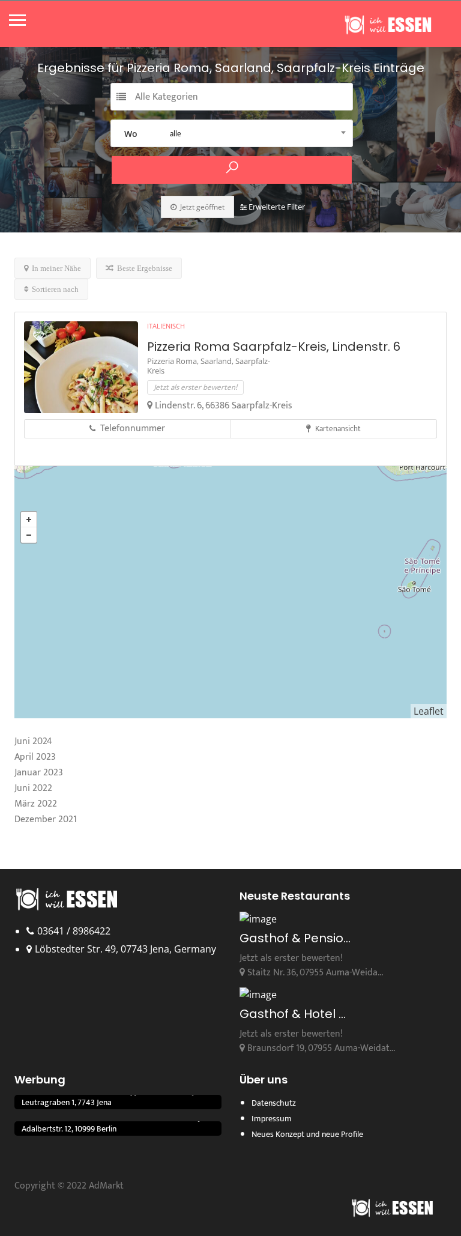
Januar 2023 (38, 773)
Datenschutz (274, 1103)
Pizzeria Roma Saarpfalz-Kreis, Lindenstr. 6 (273, 346)
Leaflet (429, 711)
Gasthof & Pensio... (295, 938)
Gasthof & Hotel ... (293, 1013)
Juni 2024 (33, 741)
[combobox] (231, 133)
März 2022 (35, 804)
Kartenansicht (337, 428)
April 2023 (35, 757)
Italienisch (166, 325)
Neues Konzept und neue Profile (307, 1134)
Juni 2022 (33, 788)
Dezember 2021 (45, 819)
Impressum (272, 1118)
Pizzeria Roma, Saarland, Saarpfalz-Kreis (208, 366)
